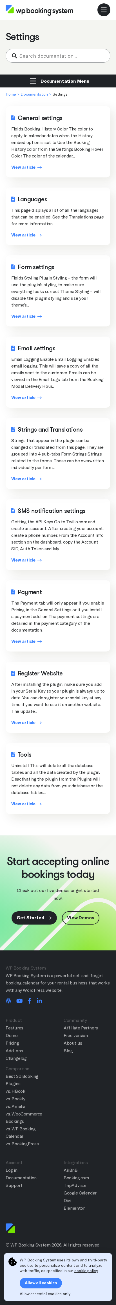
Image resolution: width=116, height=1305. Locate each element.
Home (11, 94)
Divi (67, 1200)
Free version (76, 1035)
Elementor (74, 1208)
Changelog (16, 1058)
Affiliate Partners (81, 1028)
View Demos (80, 917)
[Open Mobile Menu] (103, 9)
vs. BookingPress (22, 1143)
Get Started (31, 917)
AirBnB (71, 1170)
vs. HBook (15, 1091)
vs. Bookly (15, 1098)
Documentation (34, 94)
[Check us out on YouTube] (19, 1001)
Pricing (12, 1043)
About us (73, 1043)
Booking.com (76, 1177)
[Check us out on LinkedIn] (39, 1001)
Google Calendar (80, 1193)
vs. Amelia (15, 1106)
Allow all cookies (41, 1283)
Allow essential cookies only (45, 1294)
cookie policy (86, 1270)
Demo (11, 1035)
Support (14, 1185)
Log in (11, 1170)
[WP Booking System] (39, 10)
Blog (68, 1050)
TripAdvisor (75, 1185)
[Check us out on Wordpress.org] (8, 1001)
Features (14, 1028)
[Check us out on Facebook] (30, 1001)
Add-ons (14, 1050)
